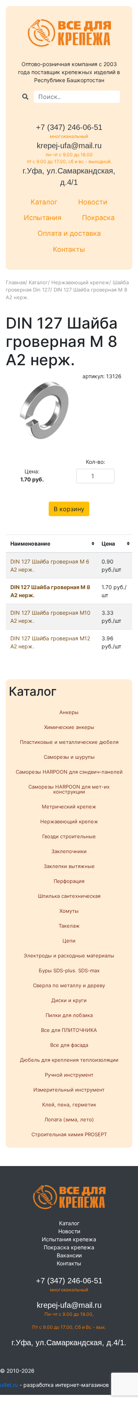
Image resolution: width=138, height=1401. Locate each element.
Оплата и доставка (69, 233)
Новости (92, 202)
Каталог (44, 202)
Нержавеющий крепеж (80, 282)
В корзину (69, 509)
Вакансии (69, 1255)
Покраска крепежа (69, 1247)
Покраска (98, 218)
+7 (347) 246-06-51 (69, 127)
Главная (15, 282)
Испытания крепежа (69, 1239)
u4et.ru (9, 1385)
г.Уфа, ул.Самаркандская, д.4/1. (69, 1342)
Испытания (42, 218)
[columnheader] (51, 544)
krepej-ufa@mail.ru (69, 145)
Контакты (69, 249)
